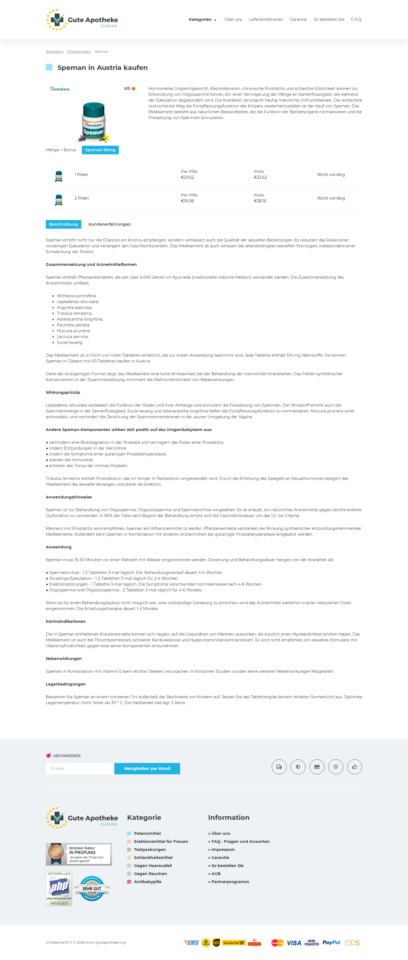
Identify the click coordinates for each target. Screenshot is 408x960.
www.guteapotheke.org (105, 942)
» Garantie (218, 857)
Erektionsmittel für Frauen (161, 841)
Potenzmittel (147, 833)
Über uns (233, 19)
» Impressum (221, 849)
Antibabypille (148, 881)
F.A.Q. (356, 19)
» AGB (214, 873)
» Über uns (219, 833)
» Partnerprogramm (228, 881)
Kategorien (201, 19)
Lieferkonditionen (266, 19)
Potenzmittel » (79, 51)
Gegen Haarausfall (153, 865)
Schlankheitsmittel (153, 857)
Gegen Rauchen (150, 873)
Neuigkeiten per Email (147, 768)
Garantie (298, 19)
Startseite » (55, 51)
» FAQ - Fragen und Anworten (239, 841)
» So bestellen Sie (226, 865)
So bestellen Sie (329, 19)
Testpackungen (150, 849)
